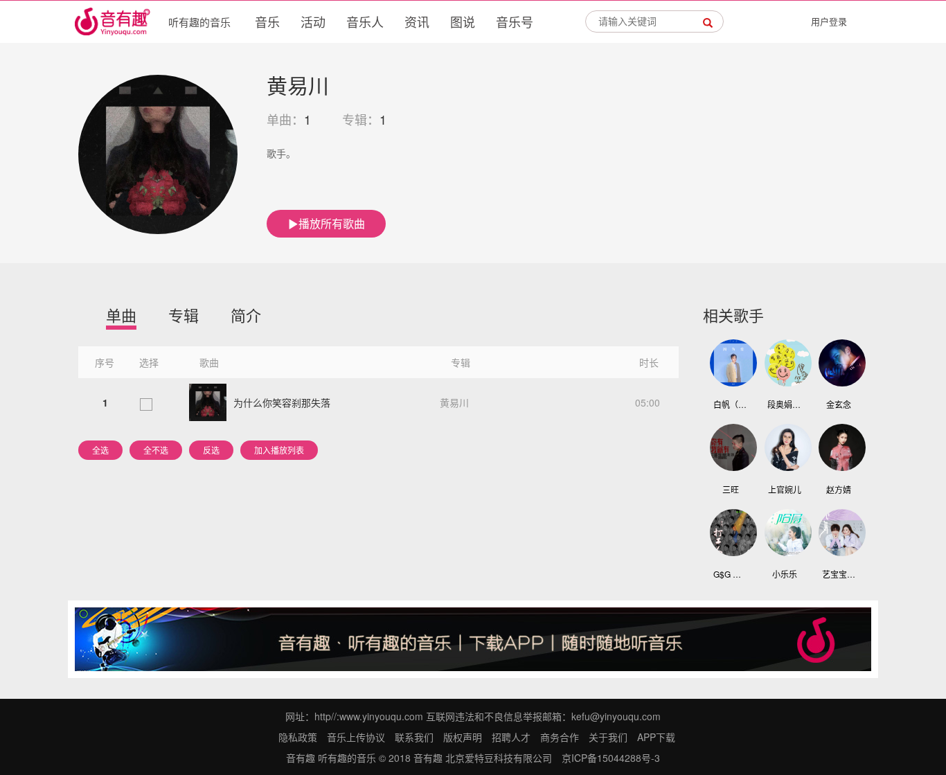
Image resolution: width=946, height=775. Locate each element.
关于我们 (608, 737)
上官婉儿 (784, 489)
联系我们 (414, 737)
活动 (313, 21)
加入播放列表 (279, 450)
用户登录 (829, 21)
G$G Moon (730, 574)
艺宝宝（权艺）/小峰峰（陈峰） (839, 574)
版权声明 (462, 737)
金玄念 (838, 404)
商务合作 (559, 737)
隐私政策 (297, 737)
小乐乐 (784, 574)
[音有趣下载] (473, 638)
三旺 (730, 489)
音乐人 (365, 21)
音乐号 (514, 21)
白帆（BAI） (730, 404)
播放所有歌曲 (331, 223)
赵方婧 (838, 489)
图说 (462, 21)
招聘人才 (511, 737)
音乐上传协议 (356, 737)
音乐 (267, 21)
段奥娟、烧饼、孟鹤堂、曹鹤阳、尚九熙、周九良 (784, 404)
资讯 (416, 21)
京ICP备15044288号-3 (611, 758)
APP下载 (656, 737)
